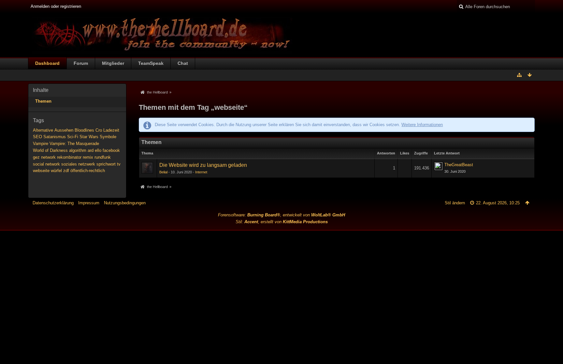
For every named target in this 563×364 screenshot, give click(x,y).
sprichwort (106, 164)
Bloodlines (84, 130)
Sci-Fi (72, 136)
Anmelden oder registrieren (56, 6)
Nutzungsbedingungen (125, 202)
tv (119, 164)
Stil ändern (455, 202)
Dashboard (47, 63)
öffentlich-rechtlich (87, 170)
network (48, 157)
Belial (163, 172)
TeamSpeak (151, 63)
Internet (201, 172)
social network (46, 164)
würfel (56, 170)
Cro (98, 130)
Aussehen (63, 130)
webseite (41, 170)
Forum (81, 63)
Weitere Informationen (422, 124)
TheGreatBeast (458, 164)
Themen (43, 101)
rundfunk (102, 157)
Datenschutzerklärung (53, 202)
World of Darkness (50, 150)
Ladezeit (111, 130)
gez (36, 157)
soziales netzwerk (78, 164)
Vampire (40, 143)
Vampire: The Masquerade (74, 143)
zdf (66, 170)
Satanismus (54, 136)
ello (98, 150)
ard (91, 150)
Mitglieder (113, 63)
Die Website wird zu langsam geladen (203, 165)
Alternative (43, 130)
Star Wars (88, 136)
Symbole (108, 136)
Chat (183, 63)
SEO (37, 136)
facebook (111, 150)
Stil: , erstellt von (282, 221)
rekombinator (69, 157)
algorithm (77, 150)
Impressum (88, 202)
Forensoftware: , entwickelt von (281, 214)
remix (88, 157)
